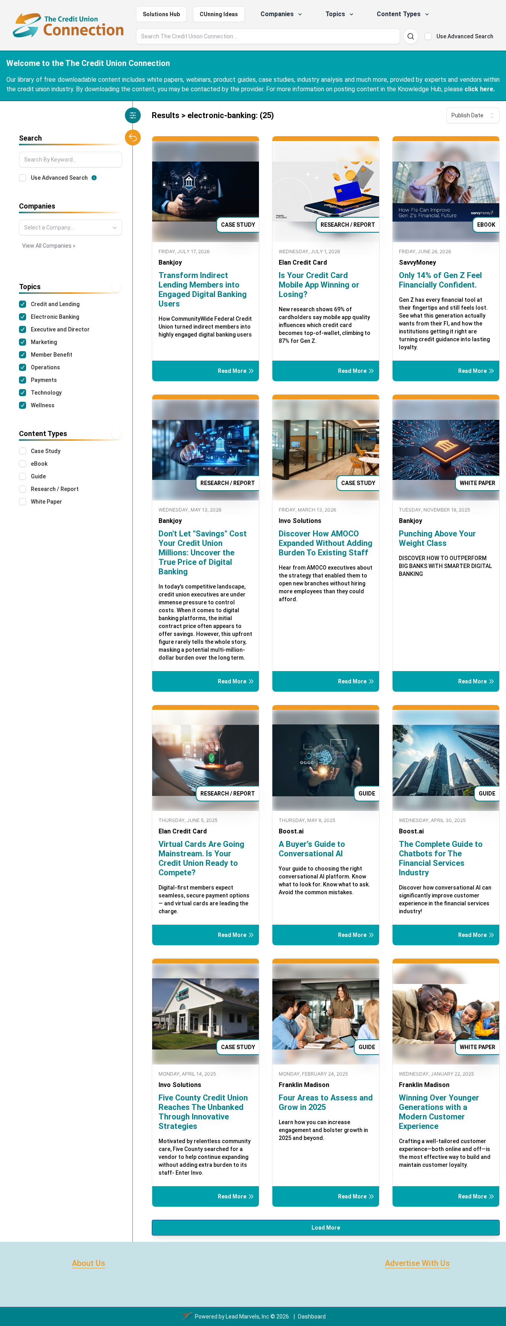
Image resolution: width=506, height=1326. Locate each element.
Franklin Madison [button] (304, 1085)
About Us (88, 1263)
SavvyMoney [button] (417, 262)
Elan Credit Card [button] (303, 262)
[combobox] (70, 227)
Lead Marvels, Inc (247, 1316)
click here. (479, 89)
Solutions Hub (161, 14)
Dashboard (312, 1316)
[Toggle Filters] (133, 115)
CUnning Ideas (219, 14)
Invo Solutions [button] (300, 521)
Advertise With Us (417, 1263)
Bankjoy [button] (170, 262)
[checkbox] (428, 36)
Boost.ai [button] (291, 831)
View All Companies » (49, 246)
